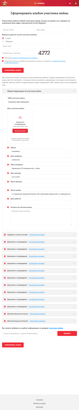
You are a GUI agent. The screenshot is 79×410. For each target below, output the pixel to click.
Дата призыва (16, 173)
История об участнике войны (21, 207)
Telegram (9, 41)
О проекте (39, 400)
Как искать (39, 407)
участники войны (56, 328)
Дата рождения (16, 156)
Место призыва (16, 182)
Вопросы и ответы (39, 403)
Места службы (16, 190)
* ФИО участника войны (16, 98)
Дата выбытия (16, 199)
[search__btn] (67, 333)
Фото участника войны (15, 108)
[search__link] (29, 333)
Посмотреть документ (37, 235)
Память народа (5, 3)
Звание (13, 147)
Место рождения (17, 164)
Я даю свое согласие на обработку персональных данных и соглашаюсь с (35, 62)
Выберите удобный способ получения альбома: (19, 35)
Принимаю (21, 58)
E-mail (8, 38)
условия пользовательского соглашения (24, 58)
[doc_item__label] (5, 234)
